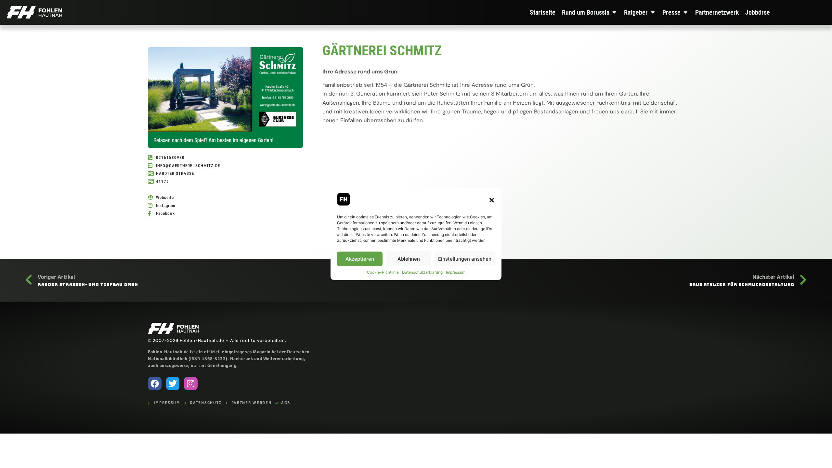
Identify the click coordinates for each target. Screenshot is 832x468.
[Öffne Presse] (685, 12)
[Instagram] (191, 383)
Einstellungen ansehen (464, 259)
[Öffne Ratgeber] (652, 12)
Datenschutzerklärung (422, 272)
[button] (491, 200)
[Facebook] (155, 383)
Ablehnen (408, 259)
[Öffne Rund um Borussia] (614, 12)
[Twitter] (173, 383)
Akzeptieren (359, 259)
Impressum (455, 272)
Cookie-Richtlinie (383, 272)
